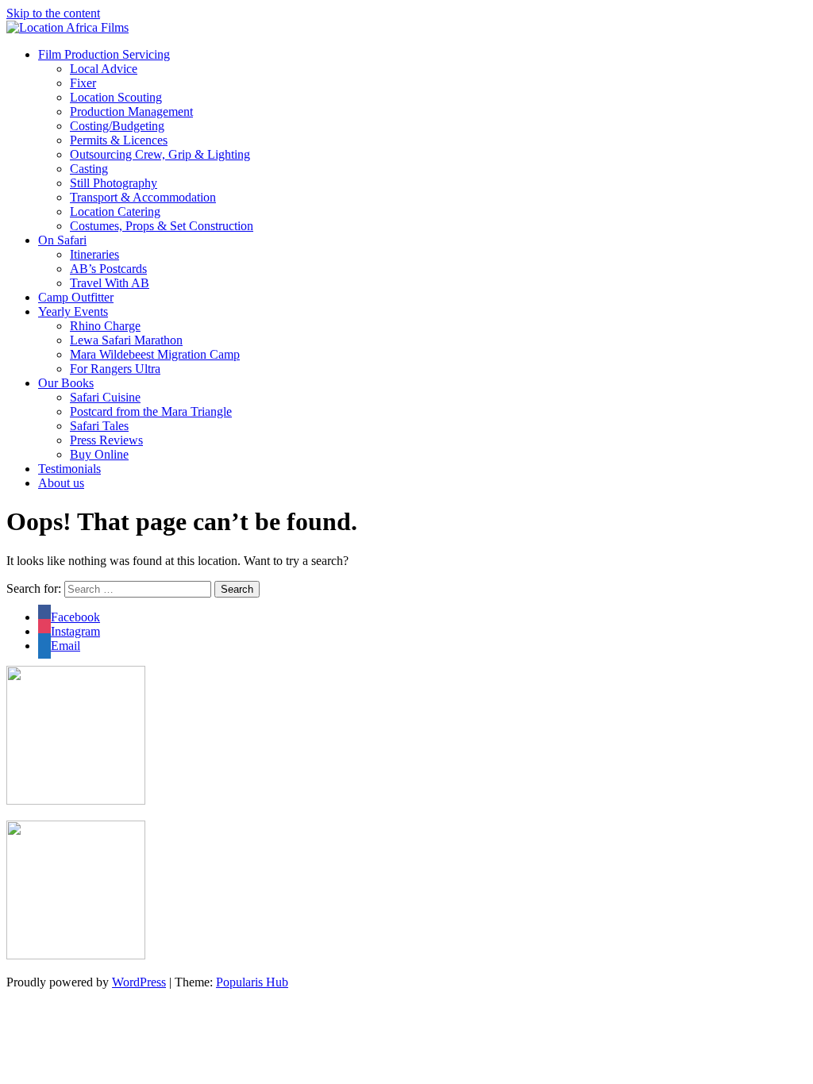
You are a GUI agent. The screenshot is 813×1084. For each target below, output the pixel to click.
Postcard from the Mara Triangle (151, 411)
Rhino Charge (105, 326)
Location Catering (115, 211)
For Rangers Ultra (115, 368)
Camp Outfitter (76, 297)
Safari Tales (99, 425)
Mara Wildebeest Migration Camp (155, 354)
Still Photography (113, 183)
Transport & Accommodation (143, 197)
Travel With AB (109, 283)
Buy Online (99, 454)
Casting (89, 168)
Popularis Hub (252, 982)
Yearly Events (73, 311)
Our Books (66, 383)
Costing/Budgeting (117, 126)
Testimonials (69, 468)
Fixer (83, 83)
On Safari (62, 240)
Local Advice (103, 68)
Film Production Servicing (104, 54)
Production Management (131, 111)
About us (61, 483)
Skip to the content (53, 13)
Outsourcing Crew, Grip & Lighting (160, 154)
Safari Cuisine (105, 397)
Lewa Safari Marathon (126, 340)
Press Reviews (106, 440)
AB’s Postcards (108, 268)
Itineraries (94, 254)
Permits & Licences (119, 140)
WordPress (139, 982)
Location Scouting (116, 97)
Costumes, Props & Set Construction (161, 226)
